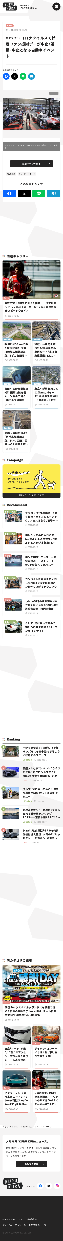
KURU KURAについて (13, 1219)
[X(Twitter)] (48, 1186)
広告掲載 (30, 1219)
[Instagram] (57, 1186)
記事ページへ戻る (31, 163)
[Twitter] (14, 76)
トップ (6, 1126)
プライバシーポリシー (13, 1224)
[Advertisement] (31, 665)
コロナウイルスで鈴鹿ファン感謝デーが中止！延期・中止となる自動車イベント (30, 1126)
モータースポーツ (27, 173)
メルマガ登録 (31, 1163)
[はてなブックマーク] (31, 76)
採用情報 (33, 1224)
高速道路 (12, 173)
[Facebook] (6, 76)
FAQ (45, 1224)
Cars (14, 1126)
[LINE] (23, 76)
